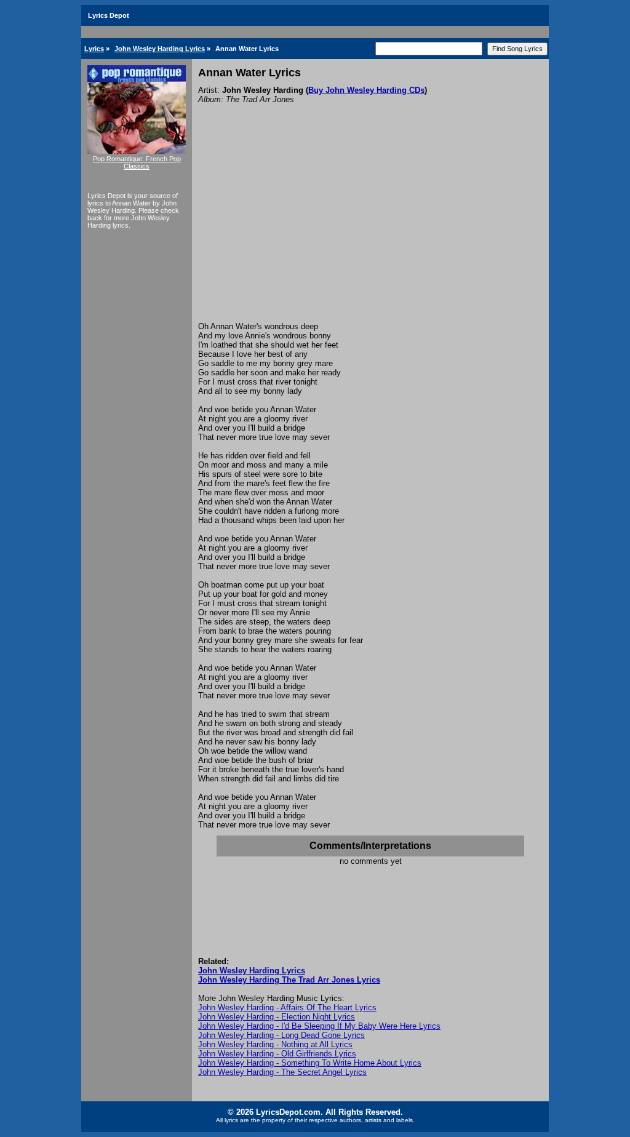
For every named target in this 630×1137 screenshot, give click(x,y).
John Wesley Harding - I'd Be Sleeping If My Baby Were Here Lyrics (319, 1026)
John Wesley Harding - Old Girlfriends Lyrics (277, 1053)
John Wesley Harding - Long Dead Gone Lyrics (281, 1035)
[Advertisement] (370, 229)
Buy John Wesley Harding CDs (366, 90)
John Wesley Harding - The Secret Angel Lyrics (282, 1072)
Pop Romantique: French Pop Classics (137, 162)
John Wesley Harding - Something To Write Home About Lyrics (309, 1062)
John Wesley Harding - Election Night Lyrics (276, 1016)
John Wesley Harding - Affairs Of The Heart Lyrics (287, 1007)
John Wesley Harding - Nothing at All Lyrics (275, 1044)
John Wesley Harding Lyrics (159, 48)
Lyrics (94, 48)
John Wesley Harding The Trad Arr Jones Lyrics (289, 979)
